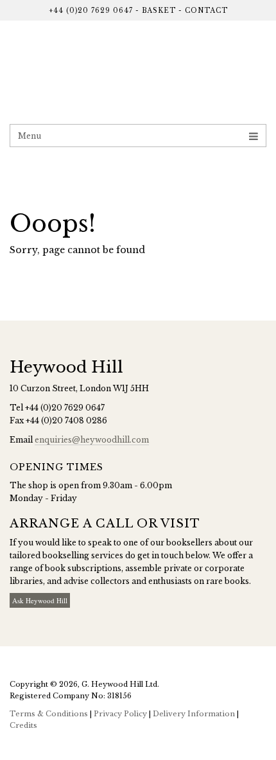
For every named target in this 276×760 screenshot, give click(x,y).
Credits (23, 725)
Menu (29, 136)
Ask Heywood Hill (39, 600)
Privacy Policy (120, 713)
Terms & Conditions (49, 713)
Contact (206, 10)
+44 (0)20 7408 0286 (66, 420)
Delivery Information (194, 713)
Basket (159, 10)
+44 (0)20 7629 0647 (91, 10)
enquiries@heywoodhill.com (92, 440)
